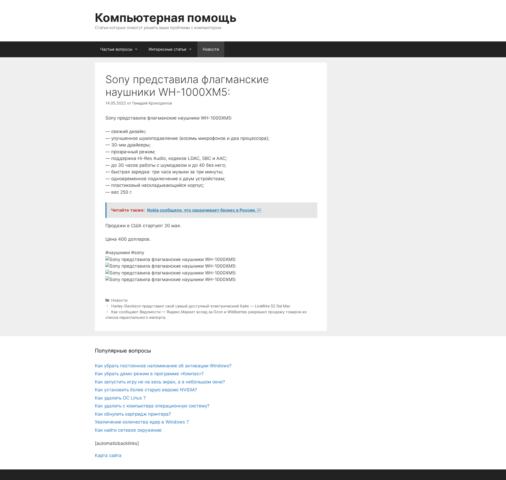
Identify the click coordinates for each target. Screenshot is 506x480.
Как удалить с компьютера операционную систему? (152, 405)
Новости (211, 49)
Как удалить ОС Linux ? (120, 398)
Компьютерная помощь (165, 17)
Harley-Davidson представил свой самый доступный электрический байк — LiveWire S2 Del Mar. (201, 306)
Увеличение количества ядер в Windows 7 (142, 422)
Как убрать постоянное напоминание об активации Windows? (163, 365)
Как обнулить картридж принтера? (133, 414)
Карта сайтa (108, 455)
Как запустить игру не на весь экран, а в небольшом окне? (160, 381)
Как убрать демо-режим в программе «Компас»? (149, 373)
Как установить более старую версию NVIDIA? (146, 389)
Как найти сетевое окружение (128, 430)
